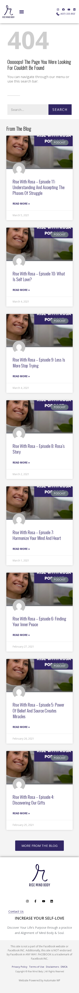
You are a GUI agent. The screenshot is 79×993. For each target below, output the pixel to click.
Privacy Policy (19, 966)
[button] (21, 11)
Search (60, 109)
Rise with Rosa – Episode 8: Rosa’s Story (39, 449)
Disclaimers (52, 966)
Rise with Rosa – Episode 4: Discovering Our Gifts (33, 800)
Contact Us (16, 911)
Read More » (21, 203)
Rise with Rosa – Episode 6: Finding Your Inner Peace (39, 621)
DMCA (64, 966)
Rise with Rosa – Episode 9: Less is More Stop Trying (39, 362)
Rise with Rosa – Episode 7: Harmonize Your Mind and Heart (37, 535)
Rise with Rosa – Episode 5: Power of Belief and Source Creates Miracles (38, 710)
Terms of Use (36, 966)
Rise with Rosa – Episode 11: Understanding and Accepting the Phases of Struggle (38, 187)
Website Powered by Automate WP (39, 980)
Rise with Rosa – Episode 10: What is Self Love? (39, 276)
